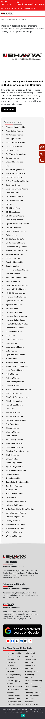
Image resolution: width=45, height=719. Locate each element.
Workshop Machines (14, 536)
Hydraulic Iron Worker (14, 301)
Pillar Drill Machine (13, 386)
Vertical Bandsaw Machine (16, 513)
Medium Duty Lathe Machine (17, 366)
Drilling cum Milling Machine (16, 231)
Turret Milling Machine (14, 494)
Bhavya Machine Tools (14, 162)
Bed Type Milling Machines (16, 154)
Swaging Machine (12, 474)
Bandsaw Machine (13, 150)
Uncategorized (11, 497)
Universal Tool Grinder (14, 505)
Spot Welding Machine (14, 467)
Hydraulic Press (12, 308)
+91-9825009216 (6, 3)
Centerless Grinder (13, 185)
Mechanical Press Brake (15, 362)
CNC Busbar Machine (14, 200)
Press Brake (10, 409)
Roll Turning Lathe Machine (16, 420)
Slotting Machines (33, 671)
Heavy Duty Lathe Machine (16, 278)
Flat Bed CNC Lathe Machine (17, 251)
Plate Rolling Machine (14, 401)
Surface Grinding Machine (16, 470)
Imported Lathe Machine (15, 328)
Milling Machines (14, 702)
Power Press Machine (14, 405)
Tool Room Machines (14, 486)
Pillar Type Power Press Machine (18, 389)
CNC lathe (10, 204)
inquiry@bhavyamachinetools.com (30, 4)
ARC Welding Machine (14, 135)
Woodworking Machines (15, 528)
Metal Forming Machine (15, 370)
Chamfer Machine (13, 193)
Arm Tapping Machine (14, 139)
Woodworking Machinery (15, 524)
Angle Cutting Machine (14, 131)
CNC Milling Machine (14, 208)
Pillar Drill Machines (15, 705)
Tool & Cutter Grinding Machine (17, 482)
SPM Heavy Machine (14, 463)
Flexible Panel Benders (14, 254)
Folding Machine (32, 696)
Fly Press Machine (13, 258)
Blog (7, 166)
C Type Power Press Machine (17, 181)
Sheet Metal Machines (14, 447)
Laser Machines (12, 343)
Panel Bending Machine (15, 382)
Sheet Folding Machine (14, 440)
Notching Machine (13, 378)
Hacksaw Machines (15, 686)
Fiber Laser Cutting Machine (16, 247)
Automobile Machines (14, 146)
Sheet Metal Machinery (14, 443)
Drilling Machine (12, 235)
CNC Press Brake (13, 212)
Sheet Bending (11, 436)
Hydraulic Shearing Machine (16, 316)
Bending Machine (12, 158)
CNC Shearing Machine (15, 216)
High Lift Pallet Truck (13, 281)
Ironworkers (10, 335)
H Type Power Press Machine (17, 270)
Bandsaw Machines (15, 653)
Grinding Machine (12, 266)
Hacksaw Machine (13, 274)
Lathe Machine (11, 351)
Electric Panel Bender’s (15, 239)
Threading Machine (13, 478)
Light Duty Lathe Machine (15, 355)
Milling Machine (12, 374)
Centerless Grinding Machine (17, 189)
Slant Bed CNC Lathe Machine (17, 451)
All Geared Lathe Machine (16, 127)
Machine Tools (11, 359)
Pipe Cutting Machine (14, 393)
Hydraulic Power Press (14, 305)
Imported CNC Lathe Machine (17, 324)
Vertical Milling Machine (15, 517)
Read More (9, 109)
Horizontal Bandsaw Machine (17, 285)
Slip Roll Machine (12, 455)
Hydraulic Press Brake (14, 312)
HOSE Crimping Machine (15, 293)
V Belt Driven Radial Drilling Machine (20, 509)
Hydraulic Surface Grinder (16, 320)
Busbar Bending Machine (15, 173)
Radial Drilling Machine (14, 416)
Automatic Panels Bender (15, 143)
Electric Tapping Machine (15, 243)
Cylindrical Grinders (13, 227)
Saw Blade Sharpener (14, 424)
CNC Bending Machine (14, 197)
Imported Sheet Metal (14, 332)
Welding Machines (13, 521)
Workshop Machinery (14, 532)
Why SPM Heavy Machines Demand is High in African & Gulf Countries (22, 83)
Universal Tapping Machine (16, 501)
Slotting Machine (12, 459)
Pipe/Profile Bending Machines (17, 397)
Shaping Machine (12, 428)
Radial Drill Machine (13, 413)
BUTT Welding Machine (15, 177)
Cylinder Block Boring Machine (17, 224)
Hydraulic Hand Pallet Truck (16, 297)
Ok (23, 715)
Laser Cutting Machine (14, 339)
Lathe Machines (14, 699)
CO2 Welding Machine (14, 220)
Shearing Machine (13, 432)
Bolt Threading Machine (15, 170)
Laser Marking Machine (15, 347)
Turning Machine (12, 490)
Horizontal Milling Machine (16, 289)
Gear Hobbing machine (14, 262)
